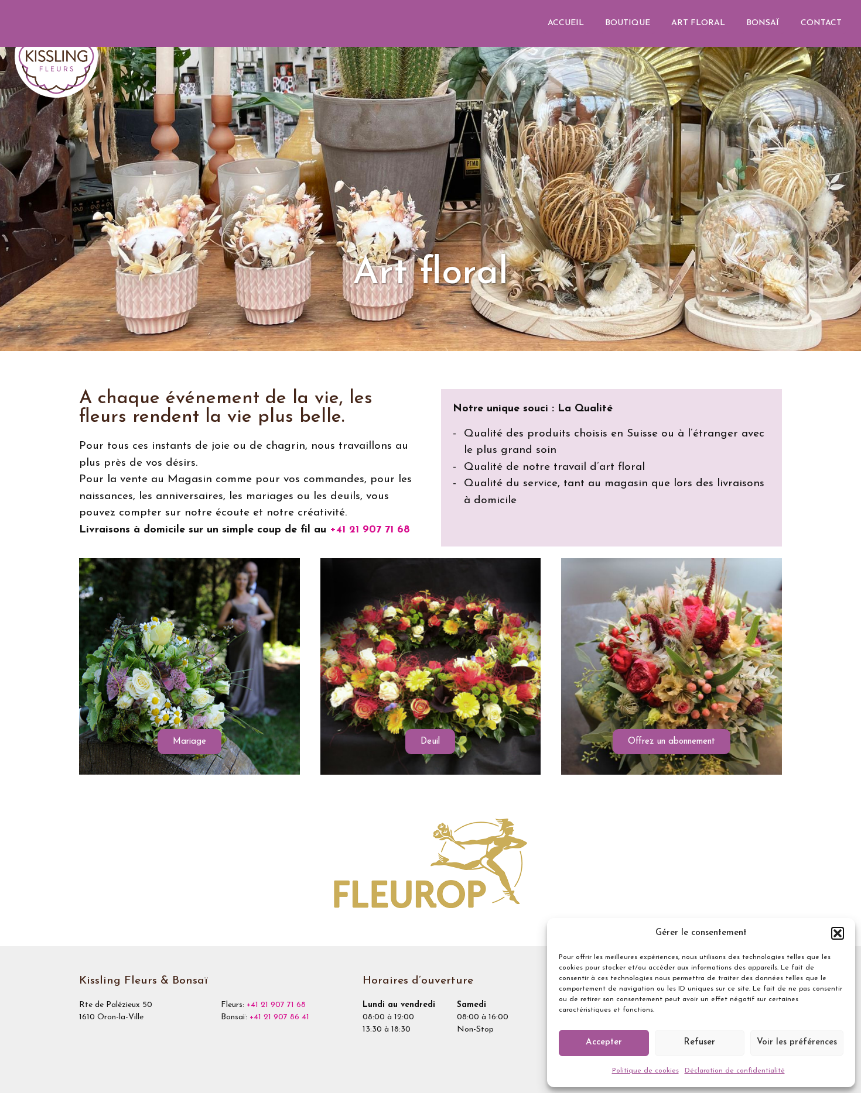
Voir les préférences (797, 1042)
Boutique (627, 23)
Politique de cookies (645, 1070)
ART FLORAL (698, 23)
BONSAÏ (763, 23)
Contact (821, 23)
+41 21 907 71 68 (370, 530)
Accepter (604, 1042)
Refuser (699, 1042)
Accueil (566, 23)
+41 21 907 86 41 (279, 1017)
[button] (837, 933)
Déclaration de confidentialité (735, 1070)
